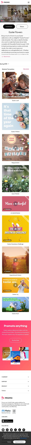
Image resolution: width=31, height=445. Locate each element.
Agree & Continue (19, 442)
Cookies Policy (23, 438)
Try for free (15, 340)
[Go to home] (6, 2)
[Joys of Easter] (15, 178)
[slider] (1, 20)
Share (22, 26)
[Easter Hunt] (15, 304)
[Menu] (28, 2)
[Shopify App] (15, 421)
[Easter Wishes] (15, 116)
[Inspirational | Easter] (15, 259)
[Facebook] (6, 411)
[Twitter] (15, 429)
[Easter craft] (15, 85)
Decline (9, 442)
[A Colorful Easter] (15, 203)
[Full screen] (28, 18)
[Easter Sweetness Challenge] (15, 228)
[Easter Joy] (15, 285)
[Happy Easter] (15, 147)
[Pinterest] (23, 429)
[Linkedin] (19, 429)
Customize (9, 26)
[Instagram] (14, 411)
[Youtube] (11, 429)
